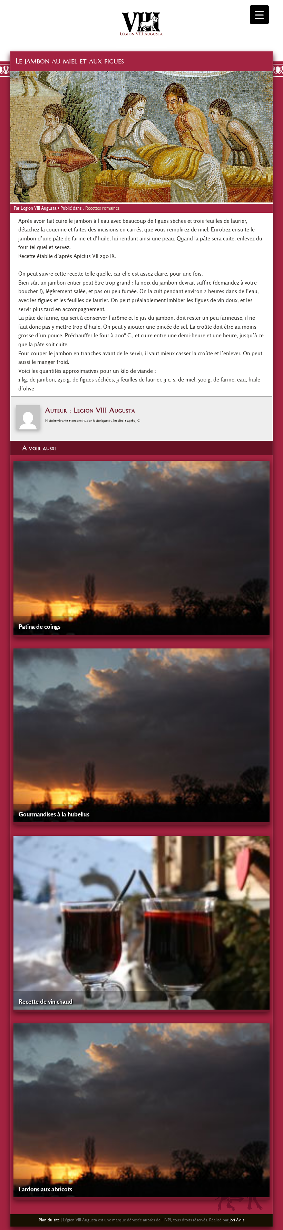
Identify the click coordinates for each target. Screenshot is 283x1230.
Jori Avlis (237, 1220)
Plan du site (49, 1220)
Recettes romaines (102, 208)
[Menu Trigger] (259, 14)
